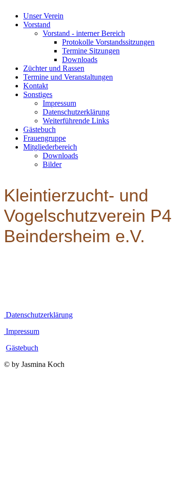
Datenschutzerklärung (76, 112)
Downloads (79, 59)
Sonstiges (37, 94)
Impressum (59, 103)
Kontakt (35, 86)
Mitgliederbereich (50, 147)
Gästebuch (39, 129)
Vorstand (36, 24)
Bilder (52, 164)
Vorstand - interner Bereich (84, 33)
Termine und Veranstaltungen (68, 77)
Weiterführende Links (76, 120)
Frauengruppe (44, 138)
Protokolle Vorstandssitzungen (108, 42)
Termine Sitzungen (91, 51)
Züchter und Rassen (53, 68)
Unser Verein (43, 16)
